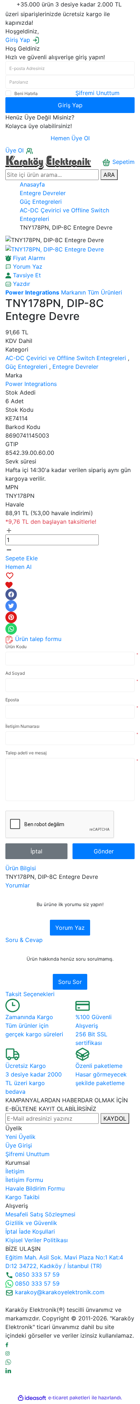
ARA (109, 174)
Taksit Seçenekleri (30, 994)
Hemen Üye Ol (70, 138)
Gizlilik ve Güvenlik (31, 1222)
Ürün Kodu (16, 646)
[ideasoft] (32, 1398)
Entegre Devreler (75, 366)
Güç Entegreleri (26, 366)
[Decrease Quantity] (9, 549)
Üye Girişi (18, 1145)
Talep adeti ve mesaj (26, 752)
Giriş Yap (70, 105)
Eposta (12, 699)
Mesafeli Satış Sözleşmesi (40, 1214)
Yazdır (20, 283)
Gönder (104, 851)
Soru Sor (70, 981)
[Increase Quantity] (9, 530)
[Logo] (48, 161)
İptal (36, 851)
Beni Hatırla (26, 93)
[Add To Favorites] (70, 580)
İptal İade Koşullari (30, 1231)
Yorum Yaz (70, 927)
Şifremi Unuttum (97, 92)
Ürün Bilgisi (20, 868)
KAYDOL (114, 1118)
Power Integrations (31, 383)
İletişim (14, 1171)
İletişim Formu (24, 1179)
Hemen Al (18, 566)
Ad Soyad (15, 673)
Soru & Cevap (24, 939)
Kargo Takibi (22, 1197)
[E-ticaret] (69, 1398)
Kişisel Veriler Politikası (36, 1240)
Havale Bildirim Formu (35, 1188)
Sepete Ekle (21, 558)
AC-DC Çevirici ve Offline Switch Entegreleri (65, 358)
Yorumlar (17, 885)
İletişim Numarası (22, 726)
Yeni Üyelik (20, 1136)
